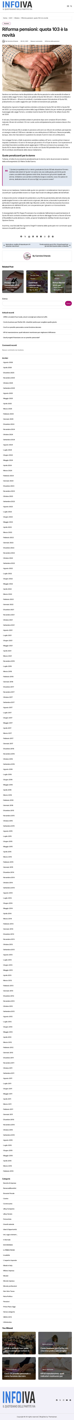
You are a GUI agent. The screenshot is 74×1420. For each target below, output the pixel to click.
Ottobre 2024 (8, 434)
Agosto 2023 (8, 506)
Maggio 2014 (8, 908)
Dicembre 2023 (8, 486)
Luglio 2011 (7, 1083)
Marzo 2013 (7, 980)
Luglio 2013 (7, 960)
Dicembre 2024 (8, 424)
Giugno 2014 (7, 903)
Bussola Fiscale (8, 1193)
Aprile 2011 (7, 1099)
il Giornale (6, 1240)
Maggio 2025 (8, 398)
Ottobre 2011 (7, 1068)
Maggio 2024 (8, 460)
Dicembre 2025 (8, 373)
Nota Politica (7, 1296)
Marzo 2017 (7, 733)
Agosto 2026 (8, 362)
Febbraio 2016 (8, 800)
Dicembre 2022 (8, 548)
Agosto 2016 (7, 769)
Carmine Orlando (42, 256)
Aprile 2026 (7, 367)
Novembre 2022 (9, 553)
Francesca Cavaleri (11, 287)
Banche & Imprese (9, 1183)
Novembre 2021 (9, 615)
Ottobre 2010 (8, 1130)
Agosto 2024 (8, 445)
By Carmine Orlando (12, 41)
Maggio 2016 (8, 785)
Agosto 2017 (7, 707)
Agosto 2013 (7, 955)
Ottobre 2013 (8, 944)
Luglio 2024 (7, 450)
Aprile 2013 (7, 975)
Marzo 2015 (7, 857)
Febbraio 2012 (8, 1047)
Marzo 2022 (7, 594)
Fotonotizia (7, 1219)
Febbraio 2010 (8, 1171)
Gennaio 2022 (8, 604)
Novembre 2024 (9, 429)
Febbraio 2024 (8, 476)
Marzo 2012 (7, 1042)
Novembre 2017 (8, 692)
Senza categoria (9, 1312)
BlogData (43, 1417)
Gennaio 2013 (8, 991)
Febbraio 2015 (8, 862)
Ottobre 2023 (8, 496)
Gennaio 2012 (8, 1052)
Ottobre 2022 (8, 558)
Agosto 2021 (7, 630)
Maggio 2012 (8, 1032)
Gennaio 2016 (8, 805)
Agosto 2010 (8, 1140)
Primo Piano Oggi (9, 1307)
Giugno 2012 (7, 1027)
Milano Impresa (8, 1271)
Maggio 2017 (7, 723)
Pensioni (6, 23)
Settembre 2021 (9, 625)
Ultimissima (7, 1322)
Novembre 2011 (8, 1063)
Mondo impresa (8, 1281)
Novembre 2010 (9, 1125)
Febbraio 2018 (8, 676)
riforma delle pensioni (52, 41)
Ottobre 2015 (8, 821)
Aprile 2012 (7, 1037)
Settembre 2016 (9, 764)
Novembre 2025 (9, 378)
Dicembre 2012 (8, 996)
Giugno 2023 (8, 517)
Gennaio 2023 (8, 543)
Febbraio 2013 (8, 986)
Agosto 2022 (8, 568)
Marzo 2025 (7, 409)
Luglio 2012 (7, 1022)
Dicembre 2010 (8, 1119)
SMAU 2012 (7, 1317)
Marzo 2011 (7, 1104)
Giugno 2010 (7, 1150)
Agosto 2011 (7, 1078)
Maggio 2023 (8, 522)
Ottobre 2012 (8, 1006)
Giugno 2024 (8, 455)
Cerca (4, 299)
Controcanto (7, 1204)
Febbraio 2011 (8, 1109)
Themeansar (52, 1417)
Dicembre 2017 (8, 687)
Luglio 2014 (7, 898)
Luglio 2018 (7, 666)
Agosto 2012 (7, 1016)
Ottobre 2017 (8, 697)
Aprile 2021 (7, 651)
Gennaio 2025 (8, 419)
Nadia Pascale (34, 287)
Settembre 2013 (9, 949)
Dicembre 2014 (8, 872)
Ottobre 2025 (8, 383)
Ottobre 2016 (8, 759)
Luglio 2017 (7, 713)
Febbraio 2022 (8, 599)
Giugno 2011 (7, 1089)
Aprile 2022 (7, 589)
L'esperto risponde (10, 1260)
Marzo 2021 (7, 656)
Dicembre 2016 (8, 749)
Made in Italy (7, 1265)
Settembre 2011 (8, 1073)
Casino (5, 1198)
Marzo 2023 (7, 532)
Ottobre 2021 (8, 620)
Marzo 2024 (7, 470)
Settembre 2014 (9, 888)
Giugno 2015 (7, 841)
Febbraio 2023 (8, 537)
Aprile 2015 (7, 852)
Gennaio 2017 (8, 743)
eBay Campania (8, 1209)
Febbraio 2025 (8, 414)
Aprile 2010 (7, 1161)
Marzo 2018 (7, 671)
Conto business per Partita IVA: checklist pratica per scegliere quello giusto (30, 322)
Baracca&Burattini (9, 1188)
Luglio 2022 (7, 573)
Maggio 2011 (7, 1094)
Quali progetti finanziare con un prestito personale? (21, 337)
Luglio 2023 (7, 512)
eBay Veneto (7, 1214)
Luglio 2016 (7, 774)
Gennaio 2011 (8, 1114)
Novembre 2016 (9, 754)
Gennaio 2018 (8, 682)
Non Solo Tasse (34, 275)
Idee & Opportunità (10, 1229)
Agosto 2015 (7, 831)
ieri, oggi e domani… (10, 1234)
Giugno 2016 (7, 779)
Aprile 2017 (7, 728)
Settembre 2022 (9, 563)
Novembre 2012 (9, 1001)
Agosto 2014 (8, 893)
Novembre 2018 (9, 661)
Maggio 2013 (8, 970)
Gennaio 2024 (8, 481)
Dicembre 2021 (8, 610)
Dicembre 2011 (8, 1058)
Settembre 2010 (9, 1135)
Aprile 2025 (7, 403)
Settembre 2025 (9, 388)
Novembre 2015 (9, 816)
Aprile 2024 (7, 465)
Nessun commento (36, 41)
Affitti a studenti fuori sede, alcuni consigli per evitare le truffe (25, 317)
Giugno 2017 (7, 718)
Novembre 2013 (9, 939)
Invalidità (6, 1255)
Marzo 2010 (7, 1166)
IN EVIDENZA (8, 1245)
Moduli (5, 1276)
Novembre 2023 (9, 491)
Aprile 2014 (7, 913)
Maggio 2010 (8, 1155)
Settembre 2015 (9, 826)
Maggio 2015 (8, 846)
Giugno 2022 (8, 579)
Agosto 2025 (8, 393)
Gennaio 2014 (8, 929)
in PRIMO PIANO (9, 1250)
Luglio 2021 (7, 635)
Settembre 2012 (9, 1011)
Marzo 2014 (7, 919)
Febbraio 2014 (8, 924)
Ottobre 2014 (8, 883)
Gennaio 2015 (8, 867)
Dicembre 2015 (8, 810)
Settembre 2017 (8, 702)
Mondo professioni (10, 1286)
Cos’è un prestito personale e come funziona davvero (22, 327)
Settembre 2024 (9, 440)
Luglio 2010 (7, 1145)
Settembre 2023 (9, 501)
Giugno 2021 (7, 640)
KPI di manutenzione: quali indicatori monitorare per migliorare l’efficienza (29, 332)
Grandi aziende (8, 1224)
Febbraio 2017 (8, 738)
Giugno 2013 (7, 965)
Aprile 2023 (7, 527)
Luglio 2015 (7, 836)
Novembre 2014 (9, 877)
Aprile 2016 (7, 790)
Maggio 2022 (8, 584)
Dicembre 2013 (8, 934)
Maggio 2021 (8, 646)
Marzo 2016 (7, 795)
